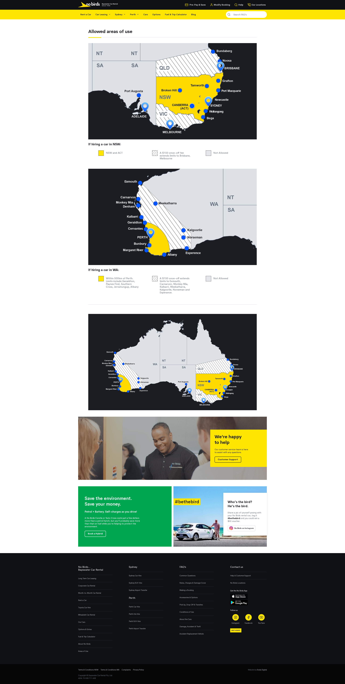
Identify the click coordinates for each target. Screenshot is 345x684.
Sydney (133, 567)
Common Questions (187, 576)
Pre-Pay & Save (197, 4)
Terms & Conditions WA (110, 670)
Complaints (126, 670)
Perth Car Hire (134, 607)
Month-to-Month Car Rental (89, 593)
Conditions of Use (187, 612)
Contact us (236, 567)
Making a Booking (187, 590)
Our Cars (81, 622)
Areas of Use (83, 651)
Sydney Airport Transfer (138, 590)
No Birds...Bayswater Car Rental (90, 568)
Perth (132, 598)
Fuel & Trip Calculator (176, 14)
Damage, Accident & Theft (190, 626)
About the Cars (186, 619)
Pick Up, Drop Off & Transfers (191, 605)
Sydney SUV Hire (135, 583)
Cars (145, 14)
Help (240, 4)
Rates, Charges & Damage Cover (193, 583)
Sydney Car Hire (135, 576)
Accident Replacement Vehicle (192, 634)
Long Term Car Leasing (87, 578)
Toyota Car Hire (84, 607)
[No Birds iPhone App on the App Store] (239, 598)
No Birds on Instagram (244, 528)
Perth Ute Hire (134, 614)
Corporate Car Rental (86, 586)
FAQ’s (183, 567)
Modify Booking (222, 4)
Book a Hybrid (95, 533)
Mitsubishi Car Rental (86, 615)
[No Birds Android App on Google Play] (239, 604)
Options (156, 14)
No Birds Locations (237, 583)
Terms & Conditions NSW (88, 670)
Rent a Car (85, 14)
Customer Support (228, 459)
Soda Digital (262, 670)
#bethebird (235, 630)
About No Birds (84, 644)
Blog (193, 14)
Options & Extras (85, 629)
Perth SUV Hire (135, 621)
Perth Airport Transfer (137, 628)
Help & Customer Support (240, 576)
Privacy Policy (138, 670)
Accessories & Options (189, 597)
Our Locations (258, 4)
